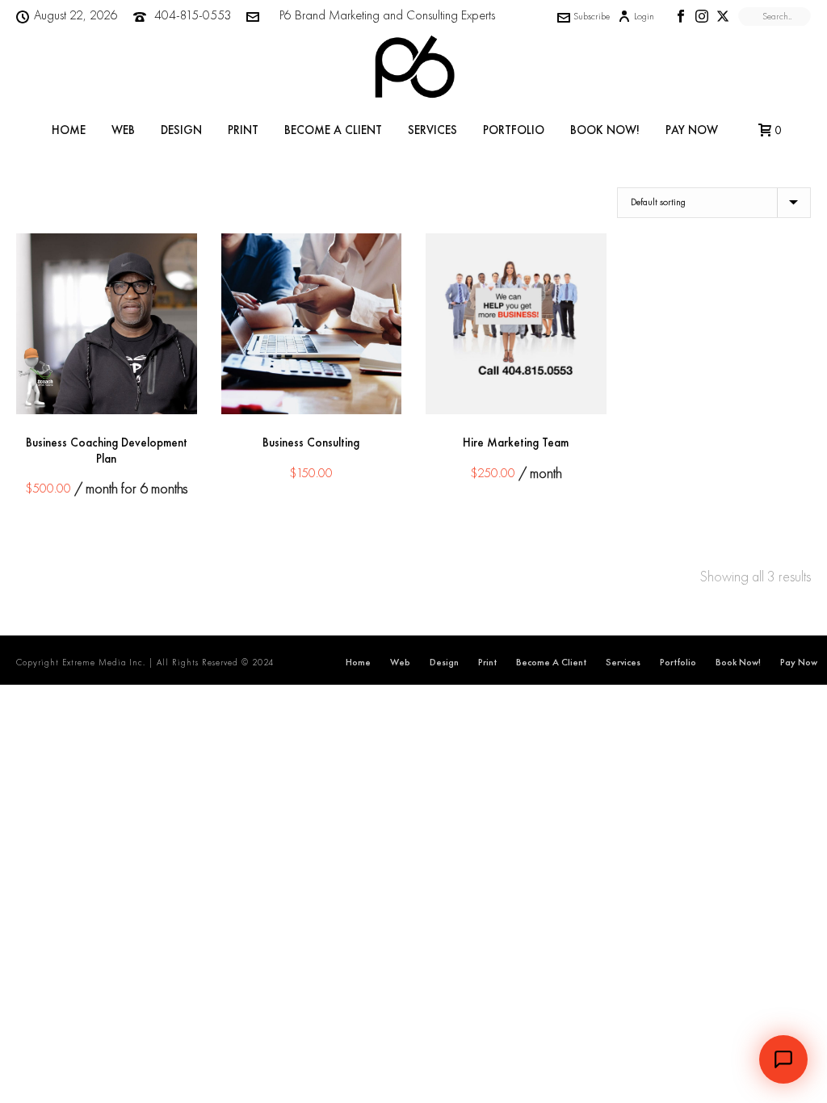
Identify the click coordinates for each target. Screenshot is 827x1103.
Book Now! (605, 130)
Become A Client (333, 130)
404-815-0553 (192, 14)
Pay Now (691, 130)
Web (123, 130)
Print (243, 130)
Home (69, 130)
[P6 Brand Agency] (413, 68)
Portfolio (513, 130)
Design (181, 130)
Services (432, 130)
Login (644, 16)
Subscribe (591, 16)
